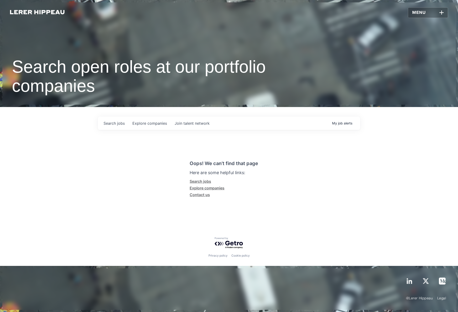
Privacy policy (218, 255)
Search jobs (200, 181)
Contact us (200, 194)
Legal (441, 298)
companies (149, 123)
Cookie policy (240, 255)
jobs (114, 123)
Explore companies (207, 188)
